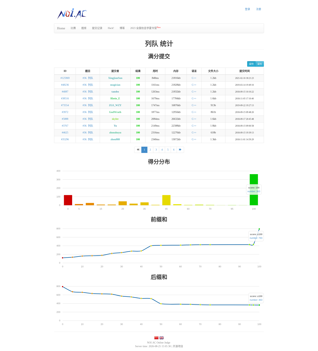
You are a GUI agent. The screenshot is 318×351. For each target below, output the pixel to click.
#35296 (65, 139)
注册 (258, 9)
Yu (115, 125)
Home (61, 28)
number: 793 (256, 238)
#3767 (65, 125)
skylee (115, 119)
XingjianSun (115, 78)
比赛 (73, 28)
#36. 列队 (88, 78)
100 (138, 78)
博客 (122, 28)
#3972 (65, 112)
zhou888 (115, 139)
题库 (83, 28)
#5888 (65, 119)
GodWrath (115, 112)
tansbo (115, 91)
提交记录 (97, 28)
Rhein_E (115, 98)
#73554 (65, 105)
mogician (115, 84)
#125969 (65, 78)
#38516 (65, 98)
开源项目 (178, 346)
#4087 (65, 91)
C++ (194, 78)
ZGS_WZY (115, 105)
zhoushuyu (115, 132)
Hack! (111, 28)
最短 (259, 64)
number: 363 (254, 191)
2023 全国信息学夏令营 (145, 27)
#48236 (65, 84)
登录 (247, 9)
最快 (251, 64)
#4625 (65, 132)
